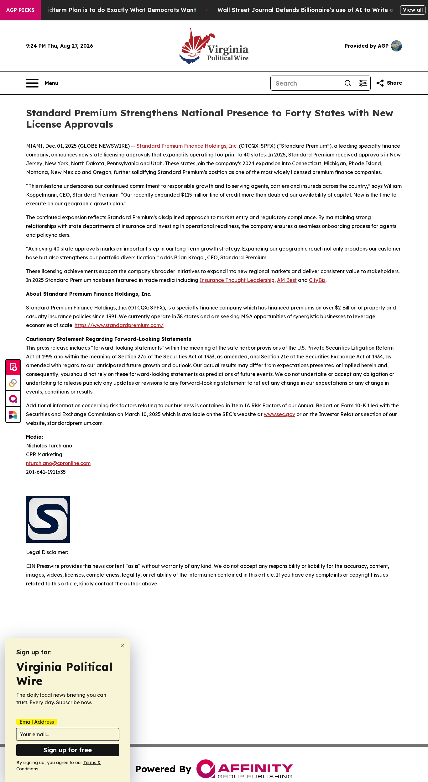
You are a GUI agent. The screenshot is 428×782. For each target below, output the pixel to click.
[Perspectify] (13, 383)
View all (413, 10)
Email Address (36, 722)
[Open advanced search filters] (362, 83)
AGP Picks (20, 10)
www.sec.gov (279, 414)
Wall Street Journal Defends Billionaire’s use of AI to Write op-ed (312, 9)
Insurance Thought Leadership (237, 280)
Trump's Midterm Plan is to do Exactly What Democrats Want (107, 9)
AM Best (287, 280)
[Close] (122, 646)
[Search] (347, 83)
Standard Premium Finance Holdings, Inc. (187, 146)
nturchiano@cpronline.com (58, 463)
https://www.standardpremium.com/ (119, 325)
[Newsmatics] (13, 414)
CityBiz (317, 280)
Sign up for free (68, 750)
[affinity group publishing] (13, 399)
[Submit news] (13, 367)
